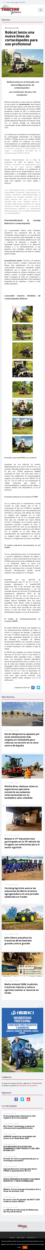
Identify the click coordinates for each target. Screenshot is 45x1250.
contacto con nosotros (28, 1085)
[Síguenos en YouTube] (28, 1099)
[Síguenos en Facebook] (16, 1099)
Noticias (20, 1237)
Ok (25, 1247)
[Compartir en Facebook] (33, 687)
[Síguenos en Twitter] (22, 1099)
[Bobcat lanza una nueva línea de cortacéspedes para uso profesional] (22, 63)
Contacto (31, 1237)
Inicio (12, 1237)
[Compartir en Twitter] (39, 687)
